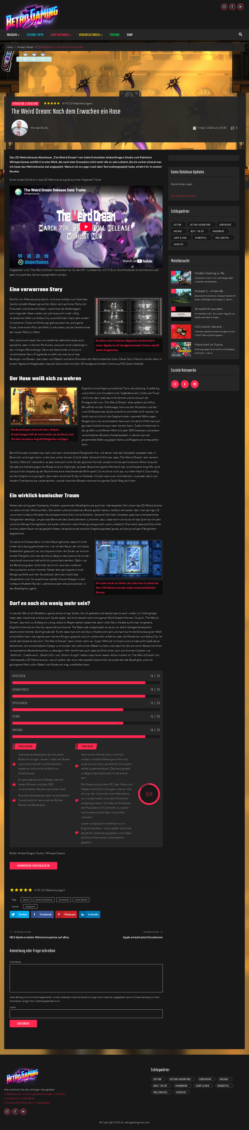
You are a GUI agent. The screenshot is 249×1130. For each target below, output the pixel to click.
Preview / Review (25, 47)
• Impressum (11, 1098)
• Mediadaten (42, 1102)
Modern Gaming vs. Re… (210, 273)
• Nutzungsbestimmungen (37, 1093)
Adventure (64, 899)
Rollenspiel (222, 238)
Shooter (178, 244)
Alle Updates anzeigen (183, 195)
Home (10, 47)
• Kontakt (59, 1093)
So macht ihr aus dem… (209, 309)
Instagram (30, 906)
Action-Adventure (43, 899)
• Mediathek (27, 1098)
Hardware (218, 231)
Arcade (178, 231)
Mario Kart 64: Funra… (209, 344)
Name (12, 1007)
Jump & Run (180, 238)
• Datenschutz (12, 1093)
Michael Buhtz (39, 127)
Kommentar (15, 961)
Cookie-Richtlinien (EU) (19, 1102)
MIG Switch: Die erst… (209, 326)
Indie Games (81, 899)
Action (26, 899)
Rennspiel (201, 238)
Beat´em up (197, 231)
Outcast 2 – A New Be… (210, 291)
